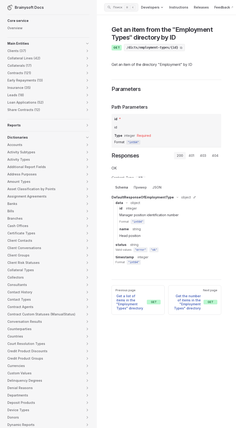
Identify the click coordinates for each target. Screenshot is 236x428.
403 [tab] (203, 155)
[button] (48, 20)
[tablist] (197, 155)
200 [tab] (180, 155)
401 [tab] (191, 155)
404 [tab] (215, 155)
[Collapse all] (194, 197)
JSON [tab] (157, 187)
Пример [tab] (140, 187)
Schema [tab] (121, 187)
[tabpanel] (166, 214)
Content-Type (123, 177)
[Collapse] (177, 197)
